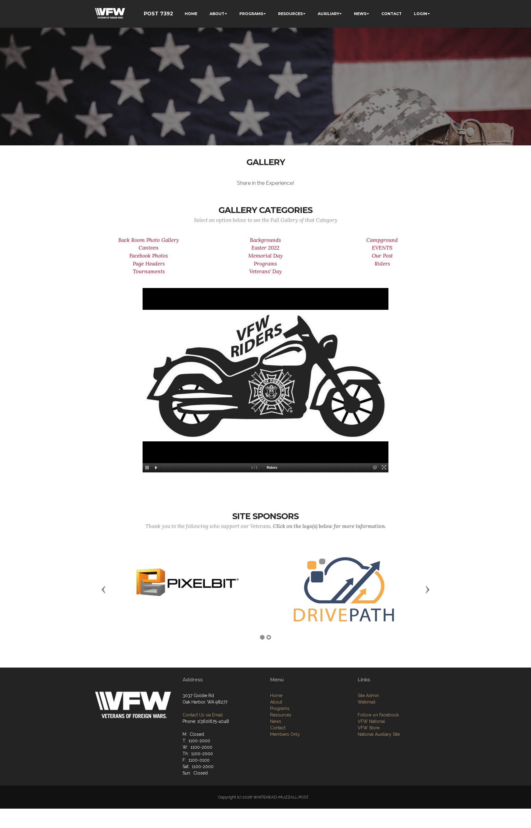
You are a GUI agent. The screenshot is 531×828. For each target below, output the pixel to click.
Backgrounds (265, 240)
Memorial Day (265, 255)
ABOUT (217, 13)
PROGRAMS (251, 13)
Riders (382, 263)
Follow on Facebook (378, 714)
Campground (382, 240)
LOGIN (420, 13)
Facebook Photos (148, 255)
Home (276, 695)
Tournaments (149, 271)
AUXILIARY (328, 13)
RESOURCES (290, 13)
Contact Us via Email (203, 714)
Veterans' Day (265, 271)
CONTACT (391, 13)
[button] (103, 589)
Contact (277, 727)
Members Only (285, 734)
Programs (265, 263)
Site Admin (368, 695)
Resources (280, 714)
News (275, 721)
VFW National (371, 721)
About (276, 702)
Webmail (367, 702)
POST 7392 (158, 14)
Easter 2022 (265, 247)
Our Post (382, 255)
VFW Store (369, 727)
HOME (191, 13)
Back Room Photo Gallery (148, 240)
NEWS (360, 13)
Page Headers (149, 263)
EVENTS (382, 247)
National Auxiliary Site (379, 734)
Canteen (149, 247)
